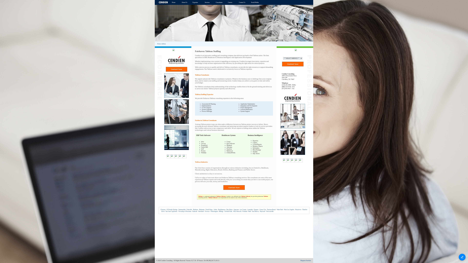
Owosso (207, 211)
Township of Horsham (184, 211)
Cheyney (163, 209)
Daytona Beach (271, 209)
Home (159, 44)
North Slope (209, 209)
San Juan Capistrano (171, 211)
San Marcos (255, 211)
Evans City (263, 209)
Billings (221, 211)
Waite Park (280, 209)
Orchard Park (228, 211)
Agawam (236, 209)
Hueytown (298, 209)
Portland (244, 211)
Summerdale (182, 209)
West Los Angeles (289, 209)
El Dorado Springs (172, 209)
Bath (249, 211)
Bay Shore (229, 209)
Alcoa (163, 211)
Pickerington (214, 211)
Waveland (201, 211)
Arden (215, 209)
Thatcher (304, 209)
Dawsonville (269, 211)
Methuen (195, 209)
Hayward (262, 211)
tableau (164, 44)
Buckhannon (221, 209)
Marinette (202, 209)
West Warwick (237, 211)
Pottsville (189, 209)
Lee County (243, 209)
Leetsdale (250, 209)
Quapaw (256, 209)
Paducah (194, 211)
